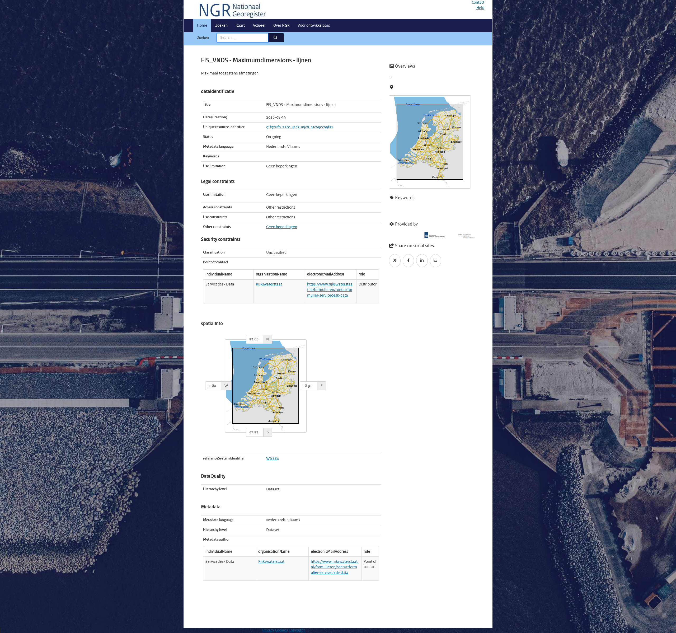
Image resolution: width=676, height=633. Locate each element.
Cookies (281, 630)
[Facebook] (408, 260)
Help (480, 8)
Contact (478, 2)
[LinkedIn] (422, 260)
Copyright (297, 630)
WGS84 (272, 459)
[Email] (436, 260)
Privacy (268, 630)
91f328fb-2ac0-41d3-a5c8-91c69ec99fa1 (299, 127)
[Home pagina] (230, 9)
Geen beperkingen (281, 227)
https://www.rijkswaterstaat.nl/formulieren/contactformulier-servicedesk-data (330, 290)
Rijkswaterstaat (269, 284)
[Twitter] (395, 260)
